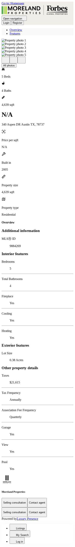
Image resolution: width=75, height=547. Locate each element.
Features (15, 33)
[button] (37, 40)
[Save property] (14, 60)
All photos (9, 65)
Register (17, 22)
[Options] (6, 60)
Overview (16, 30)
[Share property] (22, 60)
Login (6, 22)
